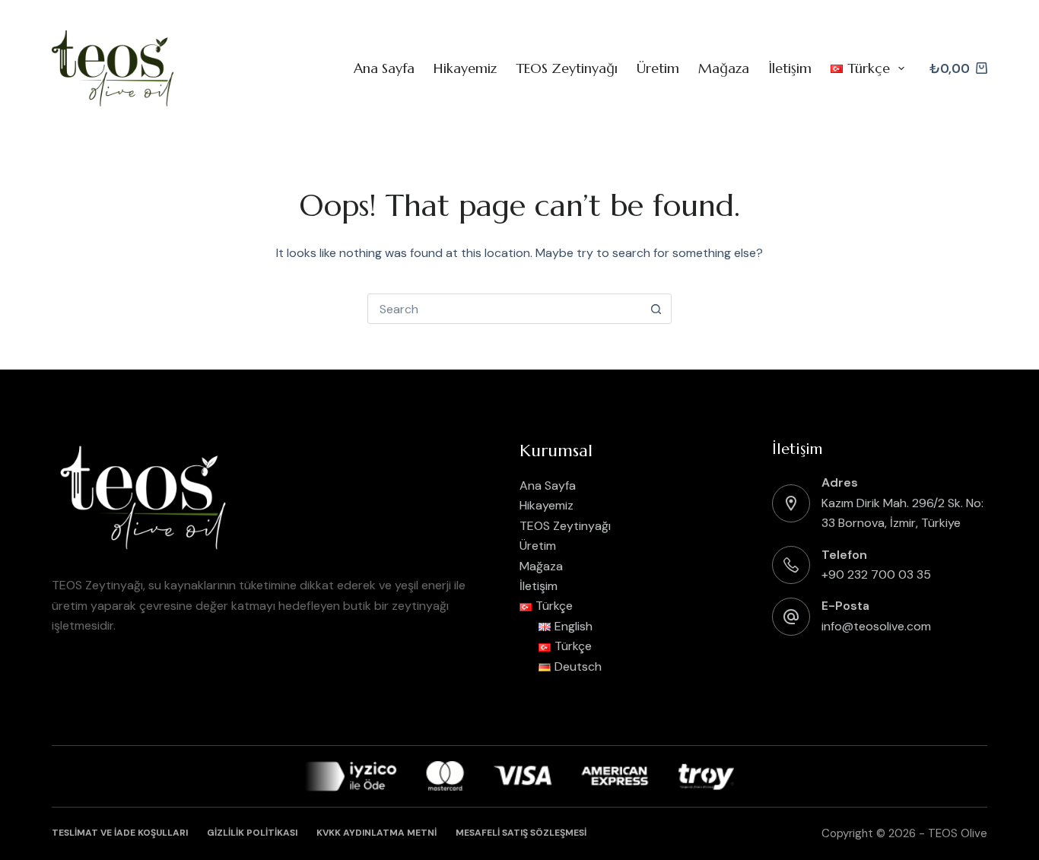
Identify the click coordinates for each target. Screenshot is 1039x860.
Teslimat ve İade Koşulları (120, 833)
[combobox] (505, 309)
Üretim (658, 68)
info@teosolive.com (876, 626)
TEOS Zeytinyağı (567, 68)
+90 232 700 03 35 (876, 574)
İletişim (790, 68)
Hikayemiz (465, 68)
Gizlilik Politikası (252, 833)
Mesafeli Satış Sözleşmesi (521, 833)
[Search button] (656, 308)
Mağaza (723, 68)
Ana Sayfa (384, 68)
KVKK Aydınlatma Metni (376, 833)
